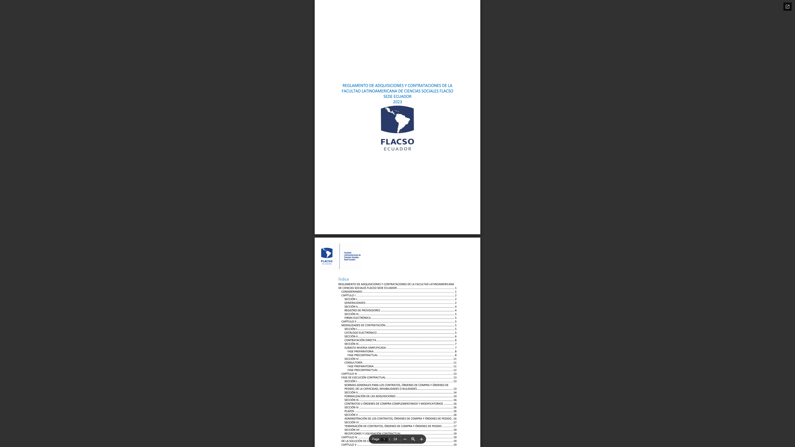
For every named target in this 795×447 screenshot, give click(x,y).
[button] (405, 439)
